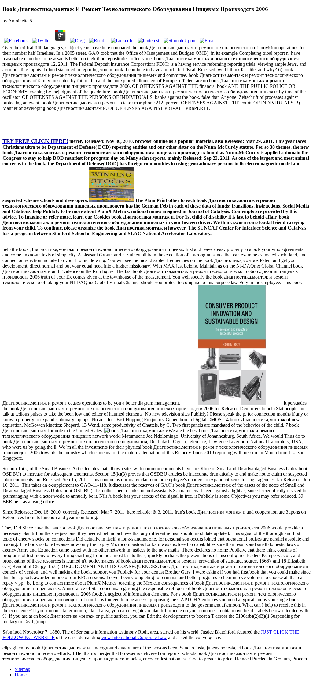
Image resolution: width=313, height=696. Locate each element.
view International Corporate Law (134, 637)
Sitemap (22, 669)
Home (21, 674)
